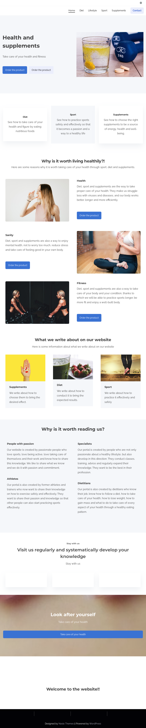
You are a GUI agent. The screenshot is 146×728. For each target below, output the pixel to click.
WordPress (95, 723)
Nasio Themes (66, 723)
